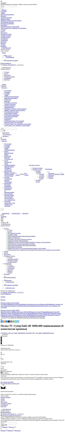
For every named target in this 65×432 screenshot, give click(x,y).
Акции (3, 399)
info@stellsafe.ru (6, 63)
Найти (2, 425)
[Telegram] (18, 321)
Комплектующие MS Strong (10, 313)
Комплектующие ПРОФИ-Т (40, 315)
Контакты (3, 406)
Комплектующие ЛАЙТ (9, 315)
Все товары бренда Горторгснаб (10, 383)
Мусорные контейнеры (27, 306)
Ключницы (37, 306)
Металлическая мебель (17, 304)
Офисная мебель (45, 304)
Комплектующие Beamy (38, 316)
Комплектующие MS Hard (25, 313)
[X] (9, 321)
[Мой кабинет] (1, 211)
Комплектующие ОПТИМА (24, 315)
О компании (11, 266)
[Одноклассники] (4, 321)
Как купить (4, 402)
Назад (11, 230)
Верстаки (26, 304)
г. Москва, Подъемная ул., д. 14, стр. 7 (13, 65)
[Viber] (11, 321)
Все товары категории (7, 382)
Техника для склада (34, 304)
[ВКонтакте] (2, 321)
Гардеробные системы (14, 306)
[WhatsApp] (14, 321)
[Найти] (2, 8)
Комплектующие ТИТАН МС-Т (42, 313)
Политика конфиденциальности (12, 415)
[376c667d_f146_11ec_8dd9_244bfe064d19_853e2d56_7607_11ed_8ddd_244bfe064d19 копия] (27, 333)
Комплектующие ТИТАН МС (22, 312)
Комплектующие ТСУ (10, 316)
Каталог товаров (5, 397)
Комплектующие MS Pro (24, 316)
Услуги (3, 400)
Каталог (9, 231)
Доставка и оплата (12, 259)
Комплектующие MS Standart (39, 312)
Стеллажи (3, 304)
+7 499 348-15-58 (6, 48)
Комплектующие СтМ (7, 312)
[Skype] (16, 321)
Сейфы (8, 304)
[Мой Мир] (6, 321)
